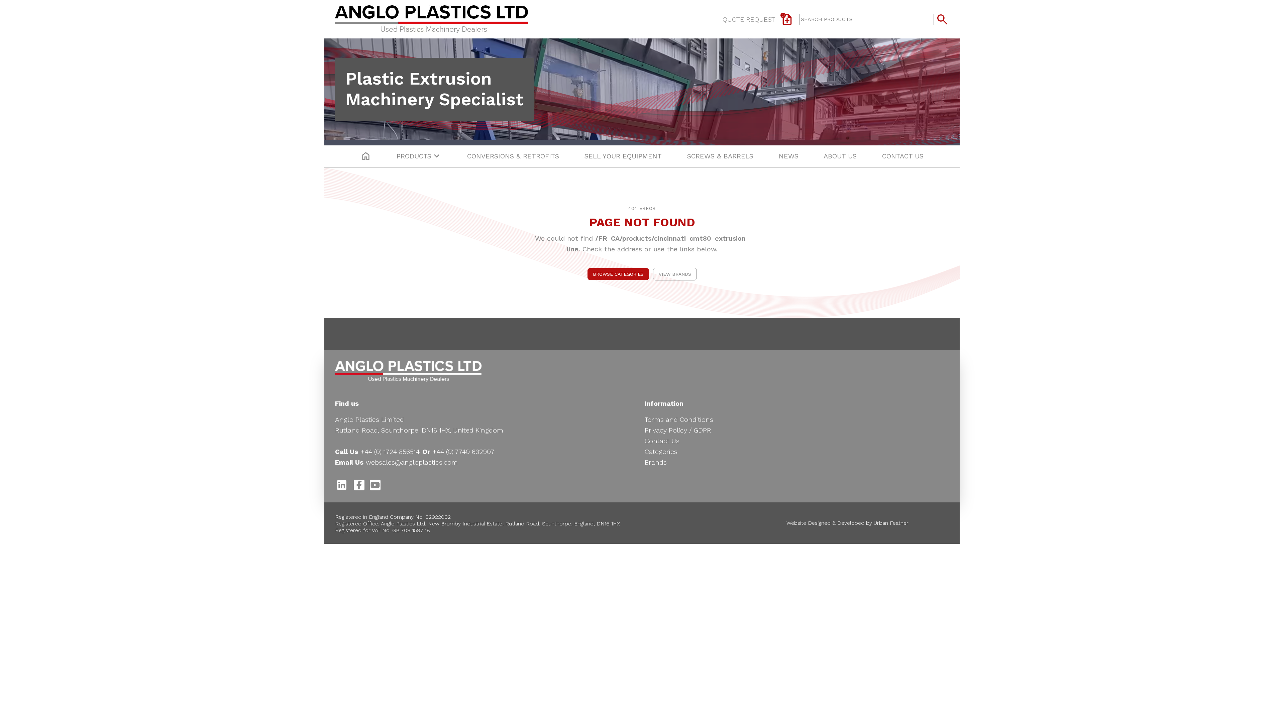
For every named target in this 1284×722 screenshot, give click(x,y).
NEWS (788, 156)
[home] (365, 156)
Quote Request (754, 18)
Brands (656, 462)
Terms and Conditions (679, 419)
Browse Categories (618, 274)
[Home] (437, 19)
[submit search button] (942, 19)
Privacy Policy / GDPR (678, 430)
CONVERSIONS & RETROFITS (513, 156)
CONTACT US (903, 156)
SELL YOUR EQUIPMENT (623, 156)
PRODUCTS (414, 156)
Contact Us (662, 441)
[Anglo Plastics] (408, 371)
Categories (661, 452)
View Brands (675, 274)
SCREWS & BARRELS (720, 156)
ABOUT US (840, 156)
